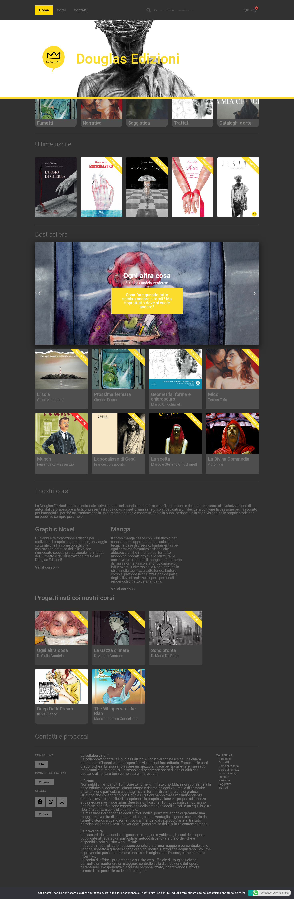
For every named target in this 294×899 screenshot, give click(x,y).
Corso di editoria (229, 766)
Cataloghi (225, 758)
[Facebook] (40, 802)
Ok (252, 892)
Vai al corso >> (47, 567)
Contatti (81, 10)
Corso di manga (228, 773)
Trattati (223, 787)
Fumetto (224, 776)
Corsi (61, 10)
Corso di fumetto (229, 769)
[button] (143, 342)
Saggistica (225, 784)
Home (44, 10)
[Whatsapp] (51, 802)
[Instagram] (62, 802)
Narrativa (224, 780)
